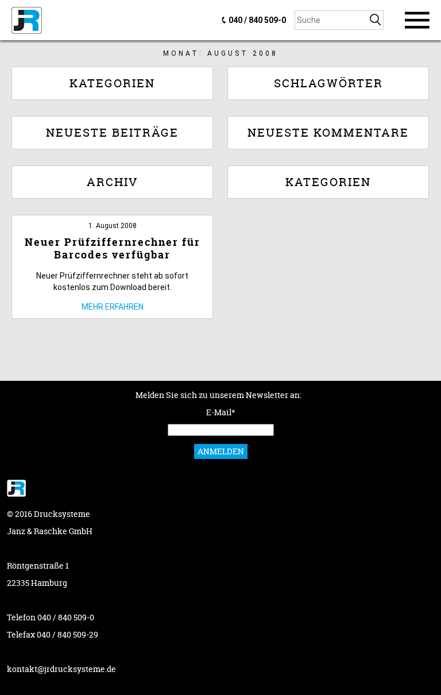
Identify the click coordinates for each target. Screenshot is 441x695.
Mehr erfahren (113, 306)
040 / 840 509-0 (257, 20)
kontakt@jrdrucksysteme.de (61, 668)
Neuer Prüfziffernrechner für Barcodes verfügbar (112, 248)
